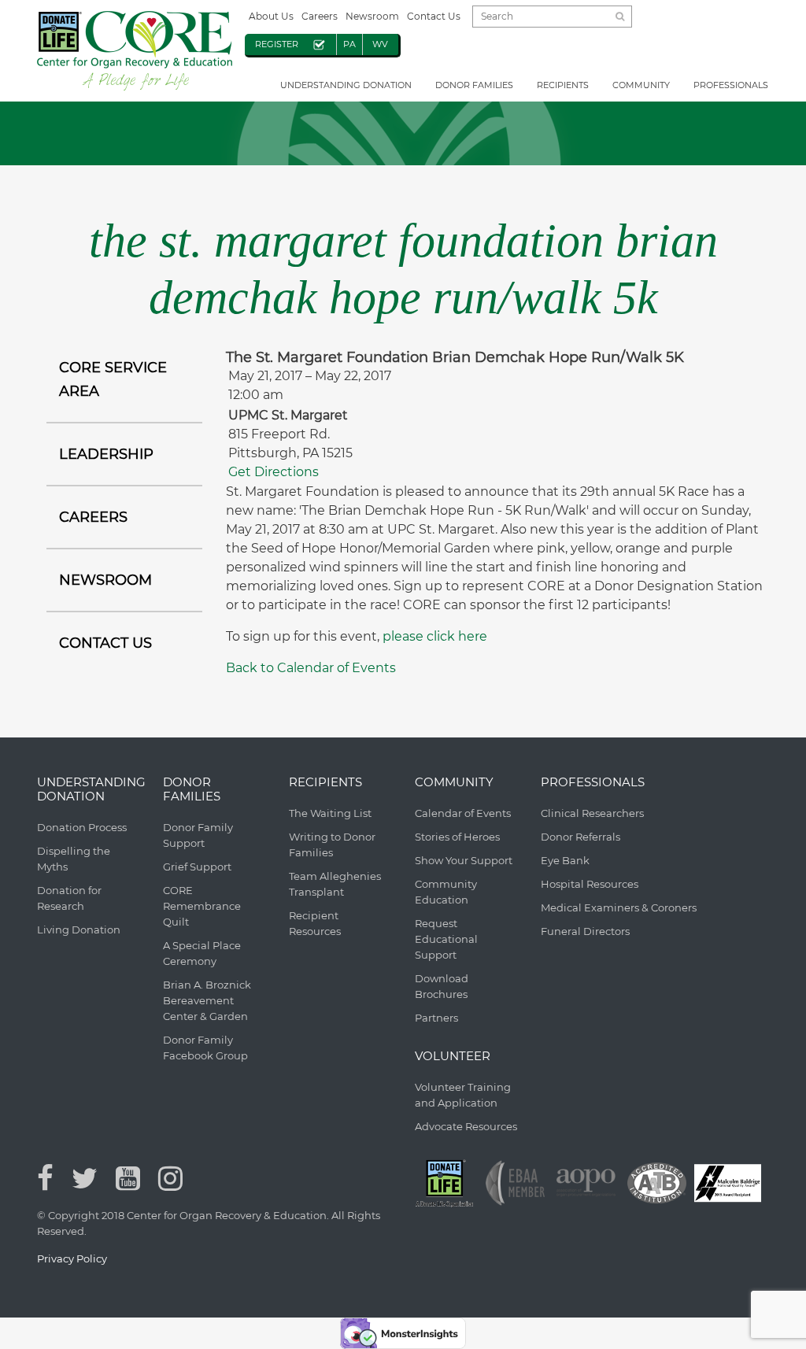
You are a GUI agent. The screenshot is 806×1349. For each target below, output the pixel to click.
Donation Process (82, 827)
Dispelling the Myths (73, 859)
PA (349, 44)
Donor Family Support (198, 835)
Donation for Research (69, 898)
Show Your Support (463, 860)
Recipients (563, 85)
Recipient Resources (315, 923)
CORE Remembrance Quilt (202, 906)
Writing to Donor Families (332, 844)
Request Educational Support (446, 939)
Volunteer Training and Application (463, 1095)
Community (641, 85)
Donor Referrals (580, 836)
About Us (271, 16)
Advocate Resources (466, 1126)
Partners (436, 1017)
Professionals (730, 85)
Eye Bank (565, 860)
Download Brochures (441, 986)
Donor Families (474, 85)
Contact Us (433, 16)
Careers (319, 16)
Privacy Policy (72, 1258)
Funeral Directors (585, 931)
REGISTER (276, 44)
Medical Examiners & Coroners (619, 907)
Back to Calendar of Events (311, 667)
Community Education (446, 892)
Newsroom (372, 16)
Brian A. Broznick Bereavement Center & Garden (207, 1000)
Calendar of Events (463, 813)
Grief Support (197, 866)
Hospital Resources (589, 884)
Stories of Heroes (457, 836)
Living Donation (78, 929)
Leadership (106, 454)
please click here (435, 636)
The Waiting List (330, 813)
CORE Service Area (113, 379)
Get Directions (273, 471)
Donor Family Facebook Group (205, 1047)
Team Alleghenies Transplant (335, 884)
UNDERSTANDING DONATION (346, 85)
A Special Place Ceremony (202, 953)
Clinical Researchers (592, 813)
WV (380, 44)
